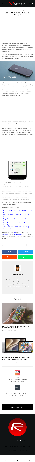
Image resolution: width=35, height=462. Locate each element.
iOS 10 (14, 245)
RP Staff (4, 330)
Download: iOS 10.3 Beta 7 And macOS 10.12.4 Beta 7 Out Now (17, 379)
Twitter (14, 232)
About (6, 446)
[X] (14, 440)
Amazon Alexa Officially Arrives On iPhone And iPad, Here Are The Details (17, 394)
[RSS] (24, 440)
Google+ (5, 234)
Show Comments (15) (16, 407)
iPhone (30, 245)
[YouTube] (20, 440)
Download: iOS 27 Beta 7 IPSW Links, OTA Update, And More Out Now (16, 358)
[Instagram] (17, 440)
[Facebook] (10, 440)
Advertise (13, 446)
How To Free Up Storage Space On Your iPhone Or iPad (16, 327)
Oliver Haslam (13, 10)
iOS (9, 245)
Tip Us (29, 446)
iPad (25, 245)
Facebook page (18, 234)
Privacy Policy (21, 446)
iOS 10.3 (19, 245)
